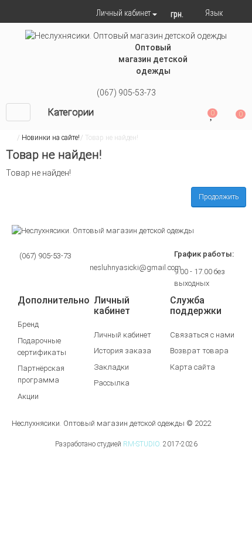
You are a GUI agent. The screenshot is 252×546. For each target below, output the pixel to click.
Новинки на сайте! (51, 138)
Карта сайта (192, 367)
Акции (28, 396)
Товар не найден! (111, 138)
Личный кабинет (122, 334)
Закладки (111, 367)
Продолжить (219, 197)
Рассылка (112, 382)
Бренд (28, 324)
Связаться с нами (202, 334)
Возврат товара (199, 350)
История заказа (122, 350)
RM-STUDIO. (142, 444)
